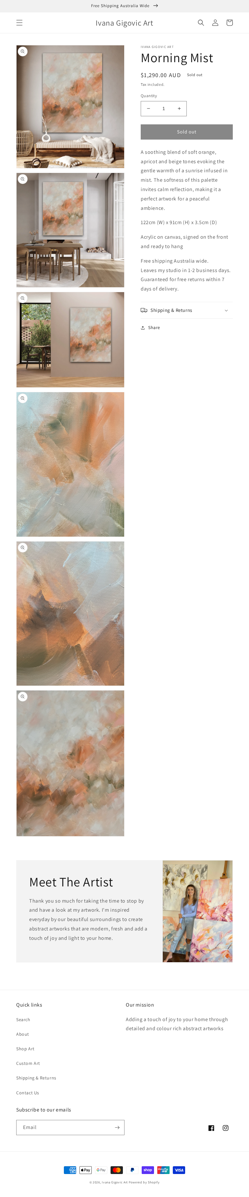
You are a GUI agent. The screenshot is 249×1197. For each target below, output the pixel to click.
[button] (19, 23)
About (22, 1034)
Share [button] (154, 327)
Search (23, 1019)
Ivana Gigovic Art (115, 1182)
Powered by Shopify (144, 1182)
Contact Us (27, 1093)
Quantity (149, 95)
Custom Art (28, 1063)
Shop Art (25, 1049)
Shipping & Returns (36, 1078)
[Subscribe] (117, 1127)
